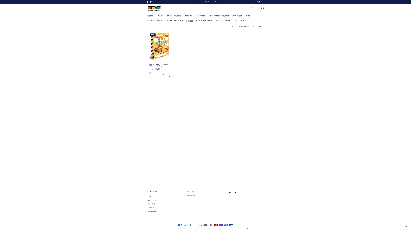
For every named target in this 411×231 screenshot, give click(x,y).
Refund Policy (151, 204)
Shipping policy (234, 229)
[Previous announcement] (182, 2)
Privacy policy (213, 229)
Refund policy (203, 229)
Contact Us (150, 196)
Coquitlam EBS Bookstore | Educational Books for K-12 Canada (179, 229)
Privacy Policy (151, 208)
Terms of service (223, 229)
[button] (151, 15)
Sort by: (234, 26)
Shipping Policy (152, 200)
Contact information (247, 229)
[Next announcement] (228, 2)
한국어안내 (191, 196)
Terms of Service (152, 211)
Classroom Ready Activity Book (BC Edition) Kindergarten (158, 65)
